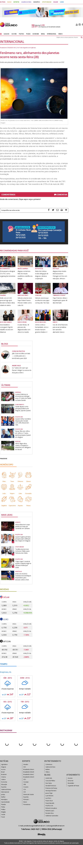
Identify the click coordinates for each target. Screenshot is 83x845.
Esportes (3, 787)
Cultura (3, 779)
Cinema (3, 777)
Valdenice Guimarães (51, 816)
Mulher (3, 797)
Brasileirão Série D (28, 777)
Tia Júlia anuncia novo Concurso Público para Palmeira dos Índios (22, 551)
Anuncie (70, 778)
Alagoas (3, 767)
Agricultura (4, 764)
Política (3, 809)
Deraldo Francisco (50, 786)
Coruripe (25, 782)
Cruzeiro (25, 787)
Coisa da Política (50, 781)
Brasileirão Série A (28, 769)
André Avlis (48, 778)
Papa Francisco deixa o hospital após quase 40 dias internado (60, 300)
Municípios (4, 799)
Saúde (3, 814)
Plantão (3, 804)
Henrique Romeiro (50, 791)
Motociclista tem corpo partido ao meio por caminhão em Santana (22, 526)
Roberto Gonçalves (51, 808)
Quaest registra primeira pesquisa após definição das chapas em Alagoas (22, 539)
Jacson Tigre (49, 793)
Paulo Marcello (49, 803)
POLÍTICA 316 (49, 806)
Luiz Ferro (48, 798)
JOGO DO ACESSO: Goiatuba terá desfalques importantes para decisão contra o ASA (23, 577)
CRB (24, 784)
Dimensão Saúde (28, 794)
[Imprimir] (62, 210)
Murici (25, 802)
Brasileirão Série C (28, 774)
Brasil (2, 772)
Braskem (3, 774)
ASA (24, 767)
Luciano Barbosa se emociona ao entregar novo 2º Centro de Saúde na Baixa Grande (23, 397)
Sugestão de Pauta (73, 786)
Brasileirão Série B (28, 772)
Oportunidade (5, 802)
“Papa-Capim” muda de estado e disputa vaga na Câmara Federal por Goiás (23, 564)
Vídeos (47, 772)
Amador (25, 764)
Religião (3, 812)
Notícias (2, 2)
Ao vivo (3, 769)
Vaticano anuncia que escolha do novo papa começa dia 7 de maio (42, 300)
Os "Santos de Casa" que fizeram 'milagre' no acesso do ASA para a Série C (21, 370)
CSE (24, 792)
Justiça (3, 794)
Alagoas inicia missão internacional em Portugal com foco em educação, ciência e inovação (60, 276)
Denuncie (70, 781)
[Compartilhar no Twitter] (53, 210)
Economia (4, 782)
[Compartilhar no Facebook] (49, 210)
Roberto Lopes (49, 811)
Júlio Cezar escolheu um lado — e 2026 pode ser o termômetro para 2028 (21, 355)
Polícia (3, 807)
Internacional (5, 792)
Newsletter (71, 783)
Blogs (9, 2)
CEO (24, 779)
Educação (4, 784)
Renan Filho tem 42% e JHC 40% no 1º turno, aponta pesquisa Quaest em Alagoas (23, 434)
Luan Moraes (49, 796)
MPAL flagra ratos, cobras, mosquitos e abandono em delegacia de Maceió (22, 446)
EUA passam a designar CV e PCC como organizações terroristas (7, 273)
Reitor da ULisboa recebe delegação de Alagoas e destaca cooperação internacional (41, 276)
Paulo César (49, 801)
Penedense (26, 804)
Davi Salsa (48, 783)
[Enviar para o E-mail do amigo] (57, 210)
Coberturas (48, 764)
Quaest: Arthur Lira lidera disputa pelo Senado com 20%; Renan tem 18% (23, 422)
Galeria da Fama (6, 789)
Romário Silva (49, 813)
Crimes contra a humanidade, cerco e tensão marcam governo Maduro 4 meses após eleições (41, 330)
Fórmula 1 (26, 799)
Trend (3, 817)
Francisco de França (51, 788)
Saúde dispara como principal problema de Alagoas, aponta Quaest (23, 409)
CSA (24, 789)
